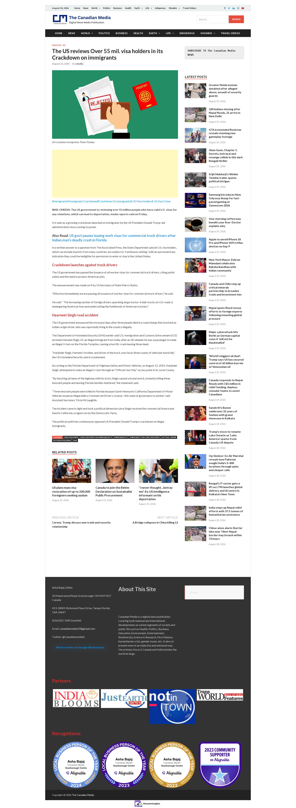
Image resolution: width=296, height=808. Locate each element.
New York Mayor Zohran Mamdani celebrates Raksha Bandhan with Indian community (224, 265)
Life (147, 8)
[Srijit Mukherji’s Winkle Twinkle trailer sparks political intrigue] (195, 174)
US (64, 45)
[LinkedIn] (234, 8)
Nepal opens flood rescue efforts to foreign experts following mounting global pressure (225, 313)
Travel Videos (189, 8)
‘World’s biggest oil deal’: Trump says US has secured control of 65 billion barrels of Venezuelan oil (226, 361)
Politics (106, 8)
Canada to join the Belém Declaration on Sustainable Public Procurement (114, 491)
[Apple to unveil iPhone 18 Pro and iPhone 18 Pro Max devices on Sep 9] (195, 239)
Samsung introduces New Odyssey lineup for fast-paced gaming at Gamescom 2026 (225, 200)
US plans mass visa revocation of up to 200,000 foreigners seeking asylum (71, 491)
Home (77, 8)
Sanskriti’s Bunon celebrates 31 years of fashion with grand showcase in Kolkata (223, 413)
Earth (137, 8)
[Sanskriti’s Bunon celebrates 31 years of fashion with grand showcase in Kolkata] (195, 408)
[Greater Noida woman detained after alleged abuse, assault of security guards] (195, 85)
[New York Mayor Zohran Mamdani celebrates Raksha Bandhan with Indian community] (195, 260)
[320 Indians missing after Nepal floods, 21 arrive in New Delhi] (195, 109)
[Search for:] (220, 19)
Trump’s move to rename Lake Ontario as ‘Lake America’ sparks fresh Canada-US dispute (225, 437)
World (94, 8)
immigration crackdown (144, 437)
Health (128, 8)
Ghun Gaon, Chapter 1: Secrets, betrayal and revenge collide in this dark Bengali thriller (226, 155)
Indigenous (160, 8)
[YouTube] (243, 8)
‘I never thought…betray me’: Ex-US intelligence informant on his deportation (155, 493)
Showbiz (173, 8)
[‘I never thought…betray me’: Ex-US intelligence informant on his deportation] (158, 483)
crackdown (71, 437)
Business (117, 8)
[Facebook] (224, 8)
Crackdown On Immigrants (96, 437)
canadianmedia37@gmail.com (77, 628)
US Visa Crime (168, 437)
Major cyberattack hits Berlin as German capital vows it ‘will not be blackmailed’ (224, 337)
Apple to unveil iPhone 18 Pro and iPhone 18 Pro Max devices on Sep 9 (226, 243)
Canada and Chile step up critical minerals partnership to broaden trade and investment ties (225, 289)
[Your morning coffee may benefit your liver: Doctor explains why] (195, 219)
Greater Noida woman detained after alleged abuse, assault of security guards (225, 90)
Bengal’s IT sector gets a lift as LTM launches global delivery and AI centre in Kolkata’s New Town (225, 489)
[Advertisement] (115, 174)
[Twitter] (229, 8)
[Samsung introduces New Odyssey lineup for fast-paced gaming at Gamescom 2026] (195, 194)
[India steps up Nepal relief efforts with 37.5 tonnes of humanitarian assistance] (195, 507)
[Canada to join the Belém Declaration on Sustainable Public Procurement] (115, 483)
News (85, 8)
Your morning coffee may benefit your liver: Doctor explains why (225, 222)
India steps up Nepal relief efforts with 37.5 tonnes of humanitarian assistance (226, 511)
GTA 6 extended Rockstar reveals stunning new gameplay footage (225, 133)
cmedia (79, 63)
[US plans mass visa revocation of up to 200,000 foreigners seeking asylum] (71, 483)
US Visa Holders (62, 440)
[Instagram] (238, 8)
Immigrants (121, 437)
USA (75, 440)
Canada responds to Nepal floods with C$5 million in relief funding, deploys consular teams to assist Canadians (226, 387)
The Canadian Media (83, 794)
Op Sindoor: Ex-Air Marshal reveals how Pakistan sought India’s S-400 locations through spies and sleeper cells (226, 463)
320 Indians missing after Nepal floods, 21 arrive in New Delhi (224, 112)
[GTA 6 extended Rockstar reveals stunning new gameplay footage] (195, 130)
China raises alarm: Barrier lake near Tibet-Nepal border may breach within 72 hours (226, 533)
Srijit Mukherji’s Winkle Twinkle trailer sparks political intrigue (223, 177)
